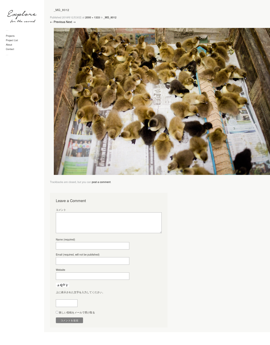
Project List (12, 40)
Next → (71, 22)
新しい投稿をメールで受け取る (77, 312)
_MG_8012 (109, 17)
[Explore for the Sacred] (22, 17)
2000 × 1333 (92, 17)
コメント (61, 209)
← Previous (57, 22)
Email (78, 254)
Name (65, 239)
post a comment (101, 182)
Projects (10, 35)
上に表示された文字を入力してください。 (80, 292)
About (9, 44)
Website (60, 270)
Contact (10, 49)
